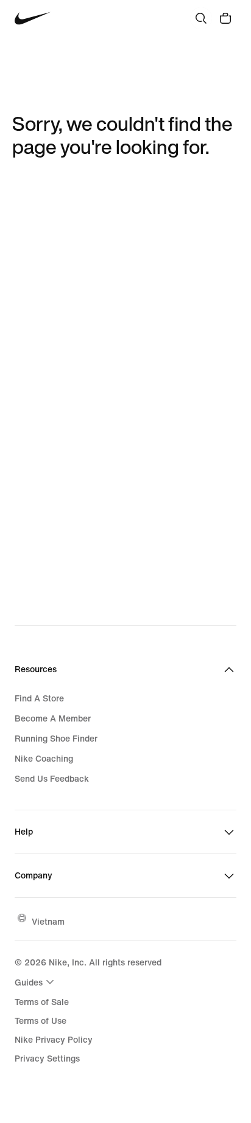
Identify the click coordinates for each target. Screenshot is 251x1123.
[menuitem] (36, 982)
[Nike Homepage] (33, 19)
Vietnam (48, 921)
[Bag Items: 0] (225, 18)
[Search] (201, 18)
